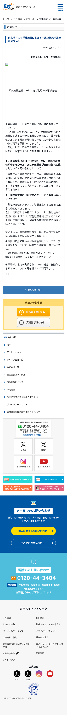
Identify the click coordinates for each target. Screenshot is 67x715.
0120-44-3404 (36, 578)
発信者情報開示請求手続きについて (23, 412)
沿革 (9, 344)
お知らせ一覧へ (35, 290)
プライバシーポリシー (17, 404)
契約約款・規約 (10, 637)
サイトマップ (9, 659)
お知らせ (30, 19)
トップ (6, 19)
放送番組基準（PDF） (17, 374)
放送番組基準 (9, 653)
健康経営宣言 (42, 637)
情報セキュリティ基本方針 (48, 624)
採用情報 (11, 389)
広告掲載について (15, 382)
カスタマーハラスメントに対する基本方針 (49, 645)
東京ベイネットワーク (19, 6)
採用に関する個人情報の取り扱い (22, 397)
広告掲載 (40, 653)
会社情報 (12, 337)
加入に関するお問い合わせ (32, 530)
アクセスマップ (14, 352)
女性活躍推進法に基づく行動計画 (16, 645)
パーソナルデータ (11, 631)
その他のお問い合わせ (33, 543)
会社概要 (17, 19)
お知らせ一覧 (13, 367)
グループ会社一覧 (15, 359)
